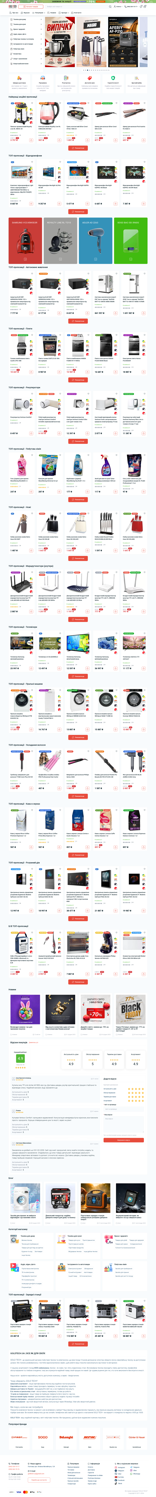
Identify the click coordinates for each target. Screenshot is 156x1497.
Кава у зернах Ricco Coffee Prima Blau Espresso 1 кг (47, 835)
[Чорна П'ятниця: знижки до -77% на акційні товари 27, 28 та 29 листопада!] (131, 1009)
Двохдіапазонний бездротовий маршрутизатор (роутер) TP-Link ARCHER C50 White (49, 598)
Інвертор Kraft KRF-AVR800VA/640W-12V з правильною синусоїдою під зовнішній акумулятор (48, 300)
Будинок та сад (27, 1251)
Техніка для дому (19, 19)
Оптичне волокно (86, 1276)
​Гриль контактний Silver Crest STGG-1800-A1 (77, 128)
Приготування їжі (89, 1240)
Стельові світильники (75, 1478)
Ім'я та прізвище (110, 1104)
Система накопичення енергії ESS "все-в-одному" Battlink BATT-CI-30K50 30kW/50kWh (105, 299)
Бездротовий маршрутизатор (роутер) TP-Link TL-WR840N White (133, 598)
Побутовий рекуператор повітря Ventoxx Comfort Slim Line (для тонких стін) (77, 419)
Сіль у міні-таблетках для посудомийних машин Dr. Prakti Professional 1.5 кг (134, 481)
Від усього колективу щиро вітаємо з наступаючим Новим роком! (60, 1028)
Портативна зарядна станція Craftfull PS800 (20, 1326)
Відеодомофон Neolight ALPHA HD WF (49, 186)
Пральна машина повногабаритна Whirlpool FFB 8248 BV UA (21, 716)
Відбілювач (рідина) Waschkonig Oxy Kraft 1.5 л (76, 480)
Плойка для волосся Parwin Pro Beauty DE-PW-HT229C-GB (106, 776)
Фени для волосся (74, 1472)
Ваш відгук (108, 1115)
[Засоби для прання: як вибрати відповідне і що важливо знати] (25, 1198)
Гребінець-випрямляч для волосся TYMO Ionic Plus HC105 (21, 776)
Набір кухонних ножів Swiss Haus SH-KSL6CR (76, 538)
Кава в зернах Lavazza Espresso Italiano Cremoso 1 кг (134, 835)
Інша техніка (26, 1255)
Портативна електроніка (30, 1268)
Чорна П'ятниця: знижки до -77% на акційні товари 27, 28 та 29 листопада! (130, 1029)
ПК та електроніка (28, 1280)
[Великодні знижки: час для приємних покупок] (25, 1009)
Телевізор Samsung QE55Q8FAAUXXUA (102, 658)
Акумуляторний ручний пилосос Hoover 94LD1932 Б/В (49, 957)
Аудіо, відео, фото (19, 34)
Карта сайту (92, 1484)
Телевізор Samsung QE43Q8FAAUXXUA (17, 658)
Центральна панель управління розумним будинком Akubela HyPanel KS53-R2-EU (49, 895)
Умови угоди (92, 1481)
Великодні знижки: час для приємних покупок (21, 1028)
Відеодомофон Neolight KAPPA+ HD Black (103, 186)
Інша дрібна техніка (90, 1251)
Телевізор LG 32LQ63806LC (48, 657)
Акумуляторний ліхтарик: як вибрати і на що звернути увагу (128, 1217)
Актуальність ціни (110, 1089)
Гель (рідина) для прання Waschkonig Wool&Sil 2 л (19, 480)
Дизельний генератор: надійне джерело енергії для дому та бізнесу (60, 1217)
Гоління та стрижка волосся (125, 1248)
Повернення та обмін (95, 1475)
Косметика (17, 54)
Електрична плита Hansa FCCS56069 (132, 360)
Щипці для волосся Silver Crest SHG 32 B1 (106, 128)
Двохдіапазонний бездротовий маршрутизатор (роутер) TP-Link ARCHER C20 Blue (78, 598)
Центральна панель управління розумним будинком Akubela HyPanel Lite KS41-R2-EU (21, 895)
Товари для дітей (121, 1240)
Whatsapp (136, 1474)
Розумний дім (26, 1287)
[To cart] (31, 140)
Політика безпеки (94, 1478)
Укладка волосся (136, 1244)
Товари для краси (121, 1244)
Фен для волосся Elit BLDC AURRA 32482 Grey (132, 776)
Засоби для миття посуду (124, 1276)
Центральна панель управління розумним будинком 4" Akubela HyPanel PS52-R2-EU (106, 895)
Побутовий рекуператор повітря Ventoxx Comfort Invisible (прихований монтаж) (49, 419)
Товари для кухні (74, 1240)
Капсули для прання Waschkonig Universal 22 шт (48, 480)
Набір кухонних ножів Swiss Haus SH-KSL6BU (132, 538)
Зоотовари (38, 1251)
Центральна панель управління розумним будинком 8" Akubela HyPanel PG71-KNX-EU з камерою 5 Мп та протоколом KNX (78, 897)
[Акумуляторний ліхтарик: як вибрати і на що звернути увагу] (131, 1198)
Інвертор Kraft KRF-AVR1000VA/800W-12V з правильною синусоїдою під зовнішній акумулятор (77, 300)
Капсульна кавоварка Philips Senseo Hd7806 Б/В (105, 957)
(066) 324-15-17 (14, 1466)
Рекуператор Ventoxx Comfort (21, 417)
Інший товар (73, 1276)
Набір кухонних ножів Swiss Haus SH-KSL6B (48, 538)
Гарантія (91, 1472)
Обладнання (88, 1268)
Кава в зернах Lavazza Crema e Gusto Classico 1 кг (78, 835)
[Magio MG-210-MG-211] (91, 42)
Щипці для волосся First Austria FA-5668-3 (134, 128)
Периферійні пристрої (29, 1276)
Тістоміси (71, 1470)
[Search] (110, 7)
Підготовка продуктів (76, 1248)
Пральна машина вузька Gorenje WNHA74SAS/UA (131, 715)
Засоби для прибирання (123, 1268)
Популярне (39, 13)
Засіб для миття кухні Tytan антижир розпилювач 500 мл (105, 480)
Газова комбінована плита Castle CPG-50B (19, 360)
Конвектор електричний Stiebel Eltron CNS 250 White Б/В (134, 957)
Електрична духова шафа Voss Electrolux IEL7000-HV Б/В (77, 957)
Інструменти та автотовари (23, 44)
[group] (19, 1438)
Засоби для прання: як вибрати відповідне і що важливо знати (23, 1217)
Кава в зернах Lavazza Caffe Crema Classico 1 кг (105, 835)
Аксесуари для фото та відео (32, 1283)
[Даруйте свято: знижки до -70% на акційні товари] (96, 1009)
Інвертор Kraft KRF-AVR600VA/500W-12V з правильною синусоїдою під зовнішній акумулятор (20, 300)
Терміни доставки (110, 1097)
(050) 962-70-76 (14, 1469)
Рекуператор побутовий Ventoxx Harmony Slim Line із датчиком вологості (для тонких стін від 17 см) (133, 420)
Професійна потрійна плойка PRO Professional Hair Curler (48, 776)
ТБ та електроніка (28, 1272)
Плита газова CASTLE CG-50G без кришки (49, 360)
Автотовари (88, 1272)
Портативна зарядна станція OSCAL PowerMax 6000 (48, 1326)
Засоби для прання (122, 1272)
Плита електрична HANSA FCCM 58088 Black (104, 360)
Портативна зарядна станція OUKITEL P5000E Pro (77, 1326)
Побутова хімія (18, 49)
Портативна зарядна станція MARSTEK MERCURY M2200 (133, 1326)
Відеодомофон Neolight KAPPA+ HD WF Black (131, 186)
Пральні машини (73, 1467)
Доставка (91, 1470)
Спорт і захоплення (20, 59)
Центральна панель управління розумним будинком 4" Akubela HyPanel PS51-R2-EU (134, 895)
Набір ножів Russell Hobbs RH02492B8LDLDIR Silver (104, 538)
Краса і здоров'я (19, 29)
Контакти (77, 13)
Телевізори (71, 1475)
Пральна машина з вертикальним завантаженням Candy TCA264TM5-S (49, 716)
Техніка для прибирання (30, 1244)
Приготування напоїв (76, 1244)
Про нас (15, 13)
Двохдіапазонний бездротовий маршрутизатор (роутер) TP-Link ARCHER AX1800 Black (21, 598)
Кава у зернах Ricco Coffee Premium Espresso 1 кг (19, 835)
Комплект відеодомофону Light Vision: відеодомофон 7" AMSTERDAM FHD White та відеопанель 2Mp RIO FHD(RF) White (21, 190)
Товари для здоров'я (136, 1240)
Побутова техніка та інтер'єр (23, 39)
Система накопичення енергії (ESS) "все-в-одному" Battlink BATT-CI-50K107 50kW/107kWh (133, 299)
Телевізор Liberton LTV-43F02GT (131, 658)
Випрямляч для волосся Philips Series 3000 (78, 776)
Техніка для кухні (19, 24)
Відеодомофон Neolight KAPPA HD (78, 186)
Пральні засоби (73, 1481)
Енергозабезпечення (20, 64)
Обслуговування (109, 1093)
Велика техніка (27, 1240)
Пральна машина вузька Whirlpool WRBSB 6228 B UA (76, 715)
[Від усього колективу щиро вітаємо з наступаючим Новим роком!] (60, 1009)
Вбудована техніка (75, 1251)
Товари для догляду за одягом (32, 1248)
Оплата (90, 1467)
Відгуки (27, 13)
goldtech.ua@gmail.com (36, 1474)
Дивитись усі (33, 1042)
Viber (135, 1470)
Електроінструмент (75, 1268)
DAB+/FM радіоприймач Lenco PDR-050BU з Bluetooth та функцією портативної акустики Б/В (21, 959)
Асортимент (108, 1101)
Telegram (136, 1467)
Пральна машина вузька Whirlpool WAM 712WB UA (104, 715)
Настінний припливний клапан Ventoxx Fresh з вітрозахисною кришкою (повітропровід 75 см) (106, 419)
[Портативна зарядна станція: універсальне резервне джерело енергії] (96, 1198)
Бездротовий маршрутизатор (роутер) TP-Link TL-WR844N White (105, 598)
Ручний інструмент (75, 1272)
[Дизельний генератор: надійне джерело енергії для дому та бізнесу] (60, 1198)
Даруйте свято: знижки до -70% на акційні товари (95, 1028)
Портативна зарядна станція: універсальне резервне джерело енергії (94, 1217)
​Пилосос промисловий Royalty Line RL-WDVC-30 (21, 128)
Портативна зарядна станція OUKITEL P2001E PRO (105, 1326)
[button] (83, 70)
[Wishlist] (32, 103)
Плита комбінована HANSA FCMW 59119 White (76, 360)
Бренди (64, 13)
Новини (53, 13)
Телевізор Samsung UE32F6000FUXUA (73, 658)
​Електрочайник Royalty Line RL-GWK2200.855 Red (49, 128)
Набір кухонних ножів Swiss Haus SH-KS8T (20, 538)
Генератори (72, 1484)
